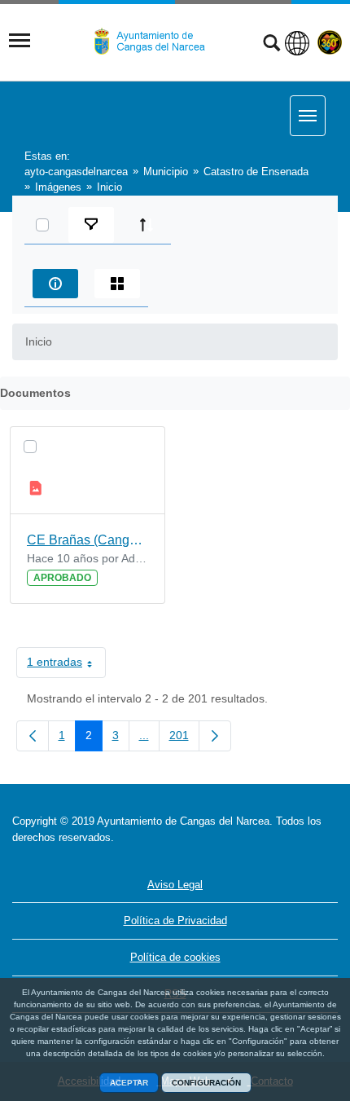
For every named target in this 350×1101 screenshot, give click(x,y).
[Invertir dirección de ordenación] (146, 225)
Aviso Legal (175, 885)
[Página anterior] (32, 735)
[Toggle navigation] (19, 40)
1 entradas (66, 665)
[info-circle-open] (55, 283)
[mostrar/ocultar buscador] (271, 45)
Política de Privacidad (175, 920)
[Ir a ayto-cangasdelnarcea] (156, 41)
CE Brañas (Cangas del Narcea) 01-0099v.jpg (87, 540)
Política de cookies (175, 957)
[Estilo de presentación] (117, 283)
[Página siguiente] (215, 735)
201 (184, 738)
